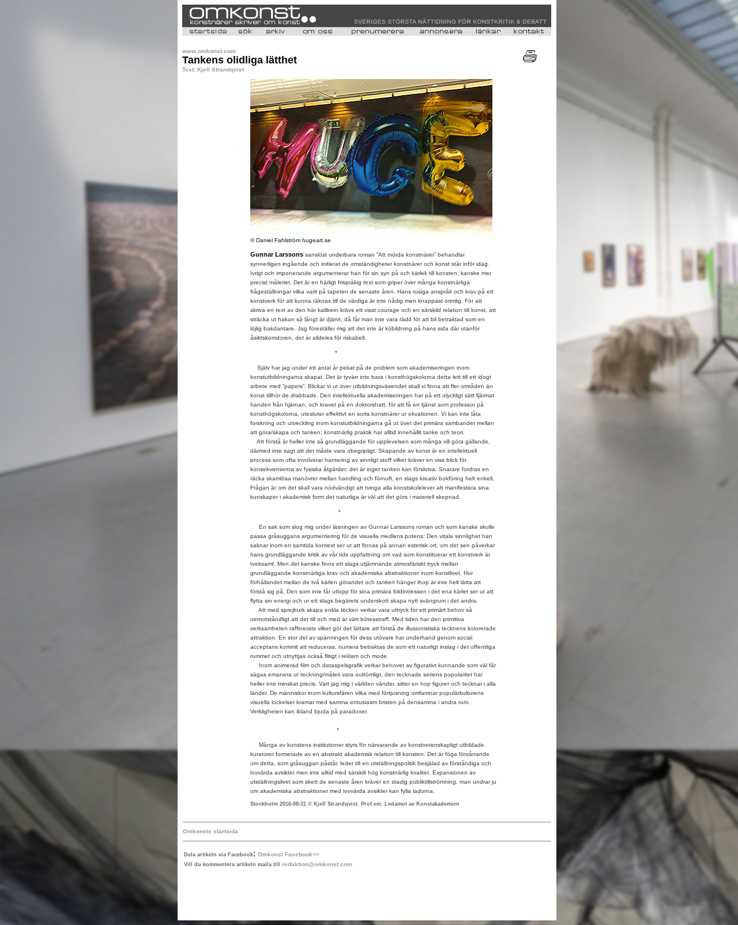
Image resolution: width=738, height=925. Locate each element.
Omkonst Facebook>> (288, 854)
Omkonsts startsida (210, 831)
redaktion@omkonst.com (317, 864)
